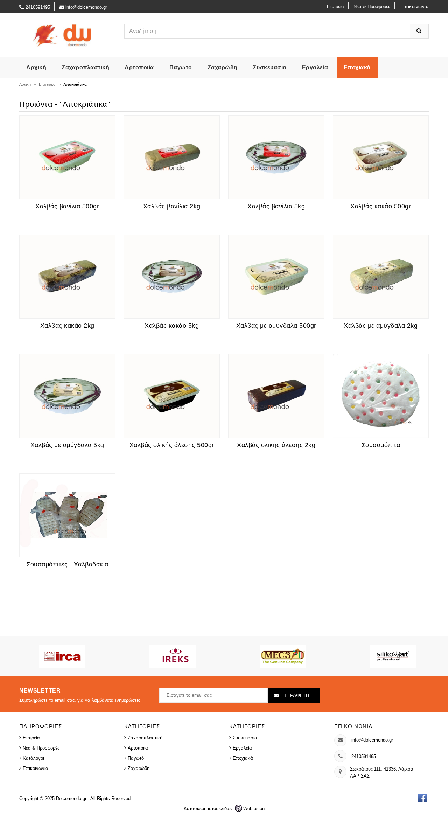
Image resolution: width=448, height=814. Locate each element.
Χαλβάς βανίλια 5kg (276, 206)
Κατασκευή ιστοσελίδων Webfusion (224, 808)
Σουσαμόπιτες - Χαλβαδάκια (67, 564)
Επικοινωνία (415, 6)
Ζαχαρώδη (223, 67)
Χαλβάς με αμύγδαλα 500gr (276, 325)
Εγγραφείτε (296, 695)
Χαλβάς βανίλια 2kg (172, 206)
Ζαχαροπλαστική (85, 67)
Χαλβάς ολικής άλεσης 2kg (276, 444)
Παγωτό (180, 67)
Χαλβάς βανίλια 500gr (67, 206)
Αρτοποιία (139, 67)
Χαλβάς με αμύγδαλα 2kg (381, 325)
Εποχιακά (357, 67)
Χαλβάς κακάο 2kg (67, 325)
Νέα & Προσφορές (372, 6)
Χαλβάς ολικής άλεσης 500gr (172, 444)
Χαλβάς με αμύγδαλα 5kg (67, 444)
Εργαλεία (315, 67)
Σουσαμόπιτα (381, 444)
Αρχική (36, 67)
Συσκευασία (270, 67)
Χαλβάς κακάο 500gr (380, 206)
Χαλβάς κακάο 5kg (172, 325)
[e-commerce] (62, 34)
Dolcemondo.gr (72, 798)
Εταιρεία (335, 6)
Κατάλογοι (33, 758)
